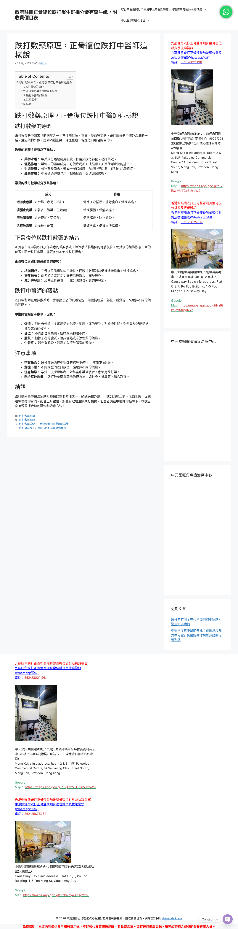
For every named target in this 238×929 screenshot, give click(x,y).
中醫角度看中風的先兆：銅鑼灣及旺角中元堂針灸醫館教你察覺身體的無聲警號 (196, 635)
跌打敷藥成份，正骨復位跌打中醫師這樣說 (44, 423)
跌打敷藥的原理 (34, 86)
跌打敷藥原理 (27, 415)
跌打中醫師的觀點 (36, 95)
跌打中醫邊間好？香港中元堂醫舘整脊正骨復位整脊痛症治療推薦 (161, 9)
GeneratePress (172, 918)
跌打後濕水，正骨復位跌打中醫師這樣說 (42, 428)
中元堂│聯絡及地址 (133, 20)
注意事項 (31, 99)
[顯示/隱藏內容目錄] (68, 77)
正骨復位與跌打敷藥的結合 (41, 91)
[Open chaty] (228, 919)
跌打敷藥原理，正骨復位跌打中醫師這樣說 (45, 82)
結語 (28, 104)
